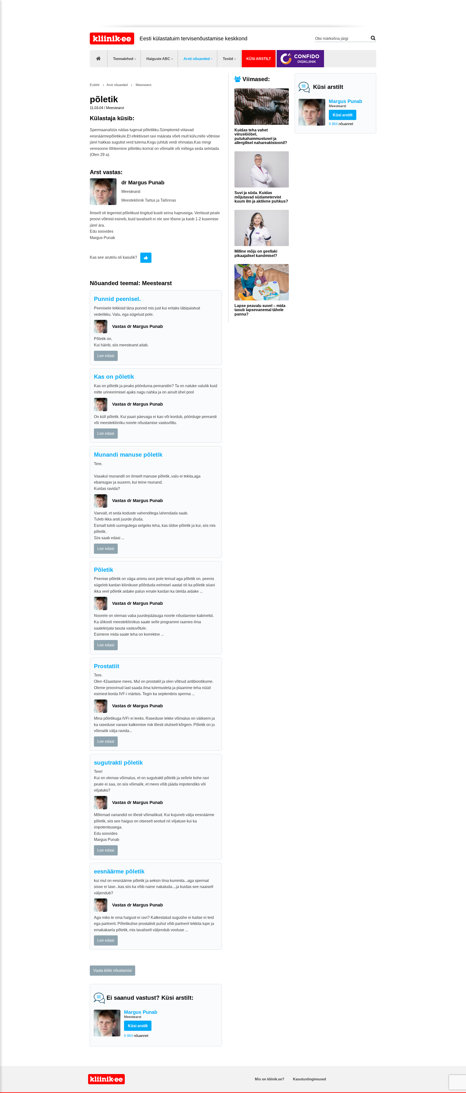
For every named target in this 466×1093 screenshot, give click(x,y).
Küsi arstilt (258, 59)
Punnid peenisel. (117, 299)
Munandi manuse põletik (128, 454)
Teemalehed (123, 59)
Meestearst (143, 85)
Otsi (373, 38)
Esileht (95, 85)
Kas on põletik (114, 376)
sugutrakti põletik (118, 762)
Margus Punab (345, 103)
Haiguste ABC (158, 59)
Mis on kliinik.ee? (269, 1079)
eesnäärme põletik (119, 871)
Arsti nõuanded (196, 59)
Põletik (103, 569)
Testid (228, 59)
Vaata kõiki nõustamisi (112, 970)
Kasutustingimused (309, 1079)
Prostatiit (106, 666)
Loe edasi (105, 356)
